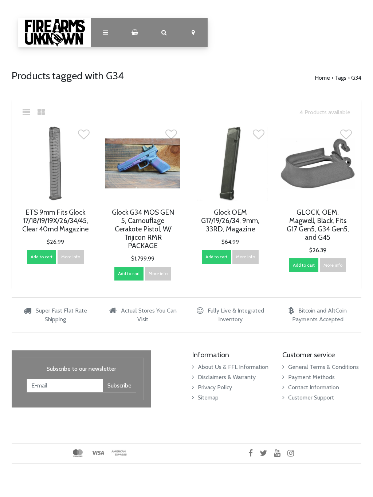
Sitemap (208, 397)
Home (322, 77)
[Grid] (41, 112)
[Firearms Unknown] (54, 32)
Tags (340, 77)
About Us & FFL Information (233, 366)
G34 (356, 77)
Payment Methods (311, 377)
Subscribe (119, 385)
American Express (119, 453)
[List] (29, 112)
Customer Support (311, 397)
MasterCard (77, 453)
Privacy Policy (215, 387)
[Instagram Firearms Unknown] (293, 453)
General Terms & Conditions (323, 366)
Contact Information (313, 387)
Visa (97, 453)
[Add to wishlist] (84, 136)
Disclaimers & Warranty (227, 377)
